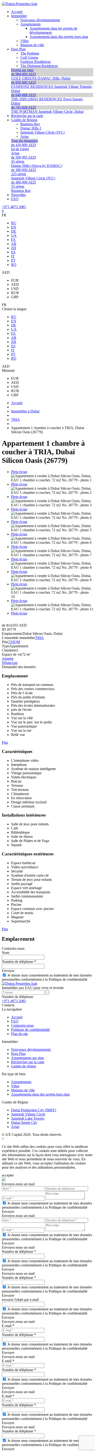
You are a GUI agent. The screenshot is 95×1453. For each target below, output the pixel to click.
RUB (15, 293)
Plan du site (19, 1034)
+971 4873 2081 (14, 207)
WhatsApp (10, 663)
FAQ (14, 1021)
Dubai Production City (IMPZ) (33, 1110)
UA (14, 235)
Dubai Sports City (24, 1122)
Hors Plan (18, 1054)
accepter (8, 1175)
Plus (5, 742)
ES (13, 252)
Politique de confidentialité (30, 1030)
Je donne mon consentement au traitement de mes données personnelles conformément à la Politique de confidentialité (47, 977)
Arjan (15, 1127)
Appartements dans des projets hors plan (40, 1094)
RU (13, 223)
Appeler (8, 658)
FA (13, 240)
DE (13, 231)
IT (13, 256)
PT (13, 260)
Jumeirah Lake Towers (27, 1118)
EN (13, 227)
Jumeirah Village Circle (28, 1114)
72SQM (14, 642)
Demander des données (19, 667)
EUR (15, 280)
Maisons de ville (23, 1090)
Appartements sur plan (27, 1058)
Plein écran (19, 472)
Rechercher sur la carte (27, 1062)
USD (15, 289)
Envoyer (8, 971)
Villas (15, 1086)
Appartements (21, 1082)
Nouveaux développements (31, 1049)
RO (13, 265)
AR (13, 244)
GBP (14, 297)
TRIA (39, 638)
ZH (13, 248)
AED (15, 284)
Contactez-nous (22, 1025)
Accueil (16, 1017)
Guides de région (23, 1066)
